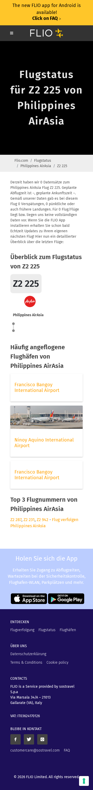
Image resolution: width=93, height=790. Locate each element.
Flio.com (21, 160)
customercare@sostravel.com (35, 750)
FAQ (67, 750)
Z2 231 (29, 519)
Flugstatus (42, 160)
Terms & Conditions (26, 662)
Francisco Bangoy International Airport (36, 387)
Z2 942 (42, 519)
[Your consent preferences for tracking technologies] (84, 781)
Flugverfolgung (22, 630)
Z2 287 (15, 519)
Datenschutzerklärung (28, 654)
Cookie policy (57, 662)
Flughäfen (68, 630)
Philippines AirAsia (35, 166)
